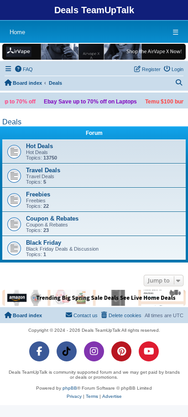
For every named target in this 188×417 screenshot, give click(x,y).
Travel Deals (43, 170)
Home (17, 32)
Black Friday (43, 242)
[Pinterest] (121, 351)
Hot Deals (39, 146)
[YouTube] (149, 351)
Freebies (38, 194)
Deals (11, 122)
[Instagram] (94, 351)
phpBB (70, 388)
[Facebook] (39, 351)
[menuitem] (24, 69)
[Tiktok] (67, 351)
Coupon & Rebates (52, 218)
